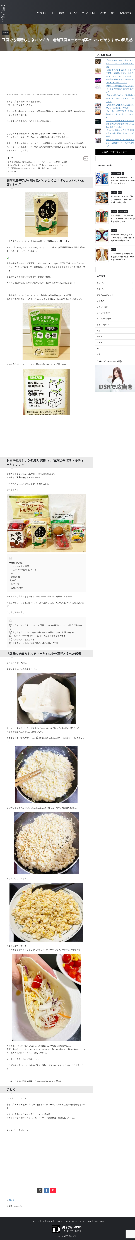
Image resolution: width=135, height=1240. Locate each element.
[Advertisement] (46, 71)
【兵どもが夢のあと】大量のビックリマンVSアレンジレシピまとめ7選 (120, 63)
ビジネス (73, 12)
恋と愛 (61, 12)
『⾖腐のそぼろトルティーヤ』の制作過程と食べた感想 (33, 168)
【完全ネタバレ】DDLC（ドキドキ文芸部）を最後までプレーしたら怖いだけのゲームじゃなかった (120, 73)
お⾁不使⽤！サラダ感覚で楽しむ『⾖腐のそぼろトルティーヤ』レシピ (39, 165)
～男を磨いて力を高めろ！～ (72, 1231)
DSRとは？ (41, 12)
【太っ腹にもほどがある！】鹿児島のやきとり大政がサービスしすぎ (120, 114)
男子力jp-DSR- (72, 1227)
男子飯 (103, 12)
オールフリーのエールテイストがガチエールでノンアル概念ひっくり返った (123, 180)
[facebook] (46, 1190)
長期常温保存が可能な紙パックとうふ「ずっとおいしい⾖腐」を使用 (38, 162)
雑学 (113, 12)
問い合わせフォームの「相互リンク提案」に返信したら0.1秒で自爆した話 (123, 199)
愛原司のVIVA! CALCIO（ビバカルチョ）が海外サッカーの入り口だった (120, 142)
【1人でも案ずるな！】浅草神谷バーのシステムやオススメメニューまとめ (120, 98)
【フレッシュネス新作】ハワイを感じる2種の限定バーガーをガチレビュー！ (123, 256)
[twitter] (39, 1190)
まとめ (13, 171)
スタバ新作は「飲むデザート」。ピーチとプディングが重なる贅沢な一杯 (123, 218)
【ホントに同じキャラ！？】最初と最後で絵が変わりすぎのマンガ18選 (120, 133)
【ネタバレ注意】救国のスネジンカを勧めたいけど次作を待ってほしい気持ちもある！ (120, 123)
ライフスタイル (88, 12)
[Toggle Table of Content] (84, 158)
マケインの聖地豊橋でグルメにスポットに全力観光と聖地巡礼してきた (120, 89)
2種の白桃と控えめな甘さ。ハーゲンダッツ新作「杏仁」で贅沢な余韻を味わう (123, 237)
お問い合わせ (125, 12)
